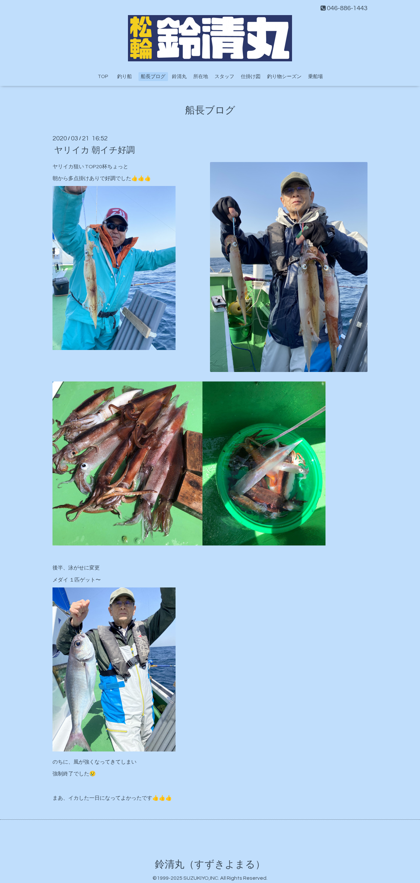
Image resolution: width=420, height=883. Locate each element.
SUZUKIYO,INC (200, 878)
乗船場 (315, 76)
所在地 (200, 76)
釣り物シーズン (284, 76)
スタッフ (224, 76)
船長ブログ (153, 76)
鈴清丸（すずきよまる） (210, 864)
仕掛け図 (251, 76)
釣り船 (127, 76)
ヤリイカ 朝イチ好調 (94, 150)
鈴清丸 (179, 76)
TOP (103, 76)
